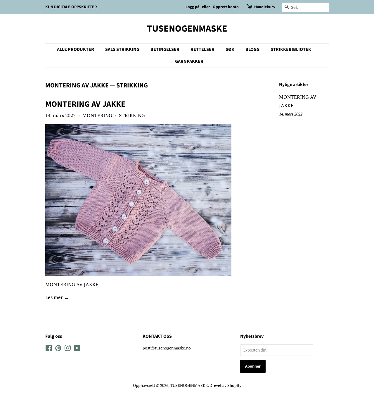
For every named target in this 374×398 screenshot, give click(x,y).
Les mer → (57, 297)
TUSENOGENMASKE (187, 28)
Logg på (192, 7)
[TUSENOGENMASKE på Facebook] (48, 349)
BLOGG (252, 49)
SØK (230, 49)
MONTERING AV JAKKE (77, 85)
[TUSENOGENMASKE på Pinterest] (58, 349)
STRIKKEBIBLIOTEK (291, 49)
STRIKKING (132, 115)
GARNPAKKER (189, 61)
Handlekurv (264, 7)
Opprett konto (226, 7)
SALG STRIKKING (122, 49)
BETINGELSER (164, 49)
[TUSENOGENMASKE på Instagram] (67, 349)
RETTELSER (202, 49)
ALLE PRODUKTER (75, 49)
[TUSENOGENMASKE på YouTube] (77, 349)
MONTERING (97, 115)
